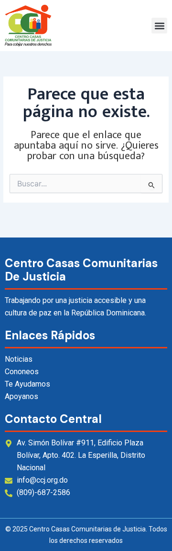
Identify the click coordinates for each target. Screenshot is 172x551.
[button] (159, 25)
